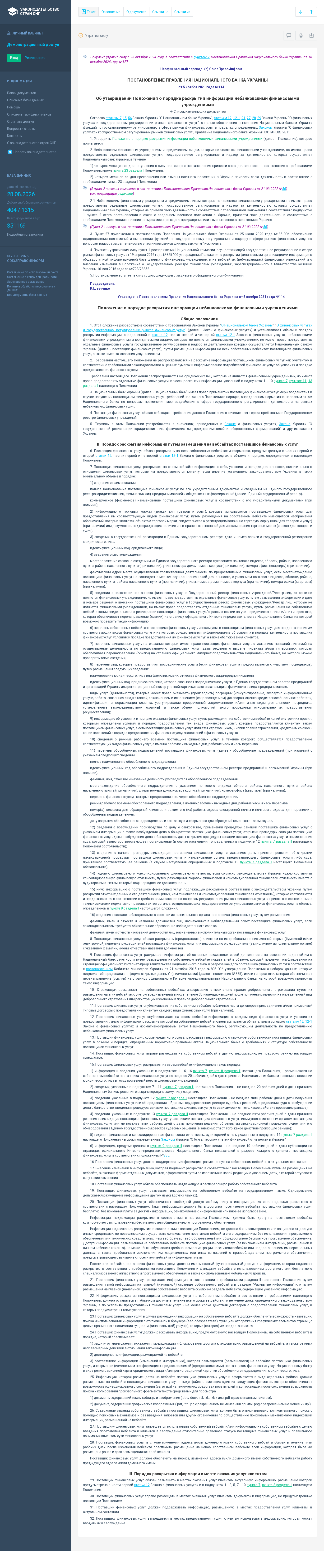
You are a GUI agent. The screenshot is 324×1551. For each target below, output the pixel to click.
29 (259, 118)
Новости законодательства (34, 152)
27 (248, 118)
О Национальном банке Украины (247, 325)
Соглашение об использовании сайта (32, 272)
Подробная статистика (25, 234)
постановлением (99, 969)
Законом (266, 127)
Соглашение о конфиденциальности (32, 277)
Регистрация (35, 58)
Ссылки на (160, 12)
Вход (14, 58)
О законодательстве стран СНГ (31, 143)
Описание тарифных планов (29, 114)
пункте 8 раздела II (225, 1071)
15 (125, 118)
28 (254, 118)
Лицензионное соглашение (25, 281)
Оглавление (111, 12)
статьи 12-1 (225, 335)
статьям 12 (222, 118)
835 (166, 1155)
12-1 (236, 118)
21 (243, 118)
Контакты (14, 136)
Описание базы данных (25, 100)
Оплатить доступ (20, 121)
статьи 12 (103, 455)
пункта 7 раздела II (276, 841)
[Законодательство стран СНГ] (35, 12)
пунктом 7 (202, 57)
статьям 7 (113, 118)
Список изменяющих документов (199, 111)
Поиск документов (21, 93)
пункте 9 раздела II (124, 908)
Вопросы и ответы (21, 129)
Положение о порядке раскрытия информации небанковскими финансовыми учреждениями (187, 139)
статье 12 (160, 335)
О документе (136, 12)
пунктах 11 (298, 381)
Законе (230, 424)
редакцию (125, 193)
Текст (91, 12)
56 (130, 118)
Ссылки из (182, 12)
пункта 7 (280, 381)
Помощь (13, 107)
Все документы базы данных (27, 295)
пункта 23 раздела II (128, 170)
